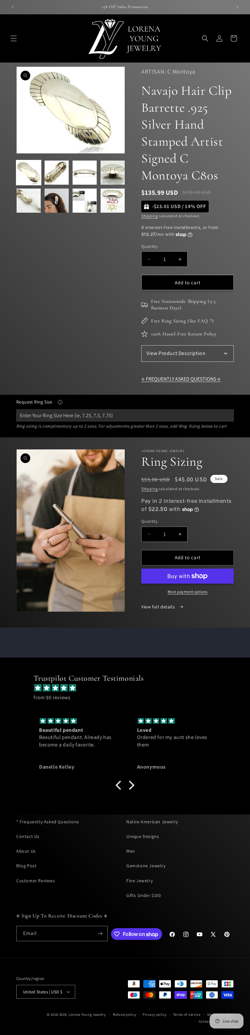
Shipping (149, 215)
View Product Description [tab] (175, 353)
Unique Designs (142, 836)
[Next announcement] (237, 7)
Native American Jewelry (152, 822)
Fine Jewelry (139, 881)
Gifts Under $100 (143, 895)
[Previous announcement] (13, 7)
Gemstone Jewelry (146, 866)
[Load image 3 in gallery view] (84, 172)
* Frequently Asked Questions (47, 822)
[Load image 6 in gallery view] (56, 200)
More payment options (188, 591)
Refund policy (124, 1014)
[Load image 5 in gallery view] (28, 200)
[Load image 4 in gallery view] (112, 172)
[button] (14, 38)
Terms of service (187, 1014)
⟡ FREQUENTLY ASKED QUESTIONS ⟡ (181, 379)
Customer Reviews (35, 881)
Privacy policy (155, 1014)
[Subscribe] (100, 933)
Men (130, 851)
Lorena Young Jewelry (87, 1014)
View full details (158, 607)
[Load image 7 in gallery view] (84, 200)
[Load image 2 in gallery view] (56, 172)
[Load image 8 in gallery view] (112, 200)
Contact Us (27, 836)
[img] (128, 688)
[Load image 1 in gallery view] (28, 172)
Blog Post (26, 866)
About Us (26, 851)
